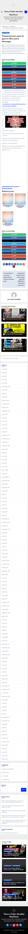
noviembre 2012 (6, 689)
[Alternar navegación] (2, 12)
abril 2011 (4, 731)
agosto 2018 (5, 449)
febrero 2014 (5, 637)
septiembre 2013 (6, 654)
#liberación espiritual (16, 46)
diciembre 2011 (5, 717)
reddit (15, 84)
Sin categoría (5, 32)
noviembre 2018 (6, 438)
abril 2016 (4, 546)
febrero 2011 (5, 738)
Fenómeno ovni (5, 772)
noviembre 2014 (6, 606)
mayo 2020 (4, 390)
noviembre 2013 (6, 647)
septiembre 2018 (6, 445)
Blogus (21, 930)
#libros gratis (10, 48)
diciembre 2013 (5, 644)
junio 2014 (4, 623)
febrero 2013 (5, 679)
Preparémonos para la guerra (10, 186)
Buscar (4, 785)
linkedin (14, 78)
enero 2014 (4, 640)
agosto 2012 (5, 700)
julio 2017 (4, 494)
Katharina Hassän (7, 188)
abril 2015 (4, 588)
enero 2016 (4, 557)
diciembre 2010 (5, 741)
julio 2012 (4, 703)
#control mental (7, 46)
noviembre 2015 (6, 564)
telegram (15, 72)
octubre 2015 (5, 567)
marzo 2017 (4, 508)
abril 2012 (4, 713)
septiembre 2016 (6, 529)
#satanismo (13, 53)
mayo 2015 (4, 585)
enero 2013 (4, 682)
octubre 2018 (5, 442)
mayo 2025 (4, 369)
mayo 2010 (4, 752)
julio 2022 (4, 379)
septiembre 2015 (6, 571)
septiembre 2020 (6, 386)
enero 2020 (4, 397)
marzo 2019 (4, 428)
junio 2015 (4, 581)
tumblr (15, 81)
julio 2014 (4, 619)
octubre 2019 (5, 407)
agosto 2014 (5, 616)
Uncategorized (5, 779)
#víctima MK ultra (20, 53)
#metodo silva (16, 50)
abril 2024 (4, 376)
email (15, 87)
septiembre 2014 (6, 612)
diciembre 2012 (5, 686)
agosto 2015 (5, 574)
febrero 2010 (5, 759)
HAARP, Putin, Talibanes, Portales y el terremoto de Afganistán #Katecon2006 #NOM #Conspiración (13, 348)
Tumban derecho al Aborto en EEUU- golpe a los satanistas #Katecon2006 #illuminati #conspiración (13, 333)
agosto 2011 (5, 724)
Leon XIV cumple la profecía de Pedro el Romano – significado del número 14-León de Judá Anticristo (14, 822)
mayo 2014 (4, 626)
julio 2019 (4, 418)
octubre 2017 (5, 484)
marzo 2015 (4, 592)
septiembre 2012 (6, 696)
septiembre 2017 (6, 487)
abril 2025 (4, 372)
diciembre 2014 (5, 602)
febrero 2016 (5, 553)
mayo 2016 (4, 543)
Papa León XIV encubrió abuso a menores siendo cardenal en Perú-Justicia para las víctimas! (13, 899)
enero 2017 (4, 515)
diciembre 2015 (5, 560)
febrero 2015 (5, 595)
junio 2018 (4, 456)
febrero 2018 (5, 470)
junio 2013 (4, 665)
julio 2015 (4, 578)
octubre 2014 (5, 609)
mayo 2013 (4, 668)
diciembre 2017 (5, 477)
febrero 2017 (5, 512)
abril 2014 (4, 630)
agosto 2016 (5, 532)
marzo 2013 (4, 675)
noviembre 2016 (6, 522)
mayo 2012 (4, 710)
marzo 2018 (4, 466)
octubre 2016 (5, 525)
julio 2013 (4, 661)
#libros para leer (9, 50)
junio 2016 (4, 539)
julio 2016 (4, 536)
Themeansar (14, 932)
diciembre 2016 (5, 518)
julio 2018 (4, 452)
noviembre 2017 (6, 480)
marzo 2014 (4, 633)
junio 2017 (4, 498)
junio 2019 (4, 421)
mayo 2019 (4, 424)
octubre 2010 (5, 745)
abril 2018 (4, 463)
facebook (15, 66)
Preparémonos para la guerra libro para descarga (13, 39)
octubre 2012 (5, 693)
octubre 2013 (5, 651)
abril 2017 (4, 505)
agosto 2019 (5, 414)
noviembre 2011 (5, 720)
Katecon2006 (9, 45)
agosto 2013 (5, 658)
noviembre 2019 (6, 404)
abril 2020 (4, 393)
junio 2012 (4, 706)
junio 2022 (4, 383)
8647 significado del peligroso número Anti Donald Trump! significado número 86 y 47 (12, 855)
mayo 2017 (4, 501)
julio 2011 (4, 727)
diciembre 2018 (5, 435)
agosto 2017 (5, 491)
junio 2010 (4, 748)
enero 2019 (4, 431)
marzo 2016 (4, 550)
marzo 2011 (4, 734)
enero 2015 (4, 599)
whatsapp (15, 63)
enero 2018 (4, 473)
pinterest (15, 75)
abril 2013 (4, 672)
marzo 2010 (4, 755)
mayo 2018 (4, 459)
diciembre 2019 (5, 400)
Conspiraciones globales (8, 769)
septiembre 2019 (6, 411)
